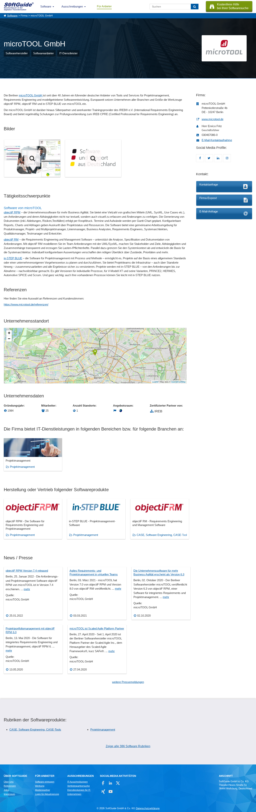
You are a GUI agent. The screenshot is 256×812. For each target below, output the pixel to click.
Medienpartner (42, 790)
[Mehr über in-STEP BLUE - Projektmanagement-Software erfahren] (96, 519)
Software (45, 6)
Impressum (9, 794)
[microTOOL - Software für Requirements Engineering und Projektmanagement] (32, 158)
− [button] (9, 338)
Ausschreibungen (72, 6)
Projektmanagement (22, 466)
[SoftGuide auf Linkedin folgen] (110, 783)
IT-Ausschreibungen (77, 782)
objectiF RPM (12, 212)
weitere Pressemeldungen (128, 682)
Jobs (6, 790)
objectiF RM (11, 239)
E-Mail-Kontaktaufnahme (217, 140)
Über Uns (8, 782)
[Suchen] (194, 6)
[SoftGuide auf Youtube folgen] (110, 791)
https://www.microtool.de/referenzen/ (26, 304)
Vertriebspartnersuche (78, 786)
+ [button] (9, 333)
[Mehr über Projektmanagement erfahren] (33, 454)
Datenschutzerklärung (147, 808)
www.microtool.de (212, 119)
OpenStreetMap (178, 381)
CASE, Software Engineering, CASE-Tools (35, 729)
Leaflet (155, 381)
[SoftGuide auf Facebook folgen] (103, 783)
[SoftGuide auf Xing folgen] (103, 791)
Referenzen (10, 786)
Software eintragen (44, 782)
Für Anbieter (104, 6)
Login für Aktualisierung (47, 794)
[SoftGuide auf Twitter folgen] (118, 783)
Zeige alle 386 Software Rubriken (128, 746)
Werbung (39, 786)
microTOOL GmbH (31, 95)
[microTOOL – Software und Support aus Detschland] (93, 158)
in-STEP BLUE (13, 258)
